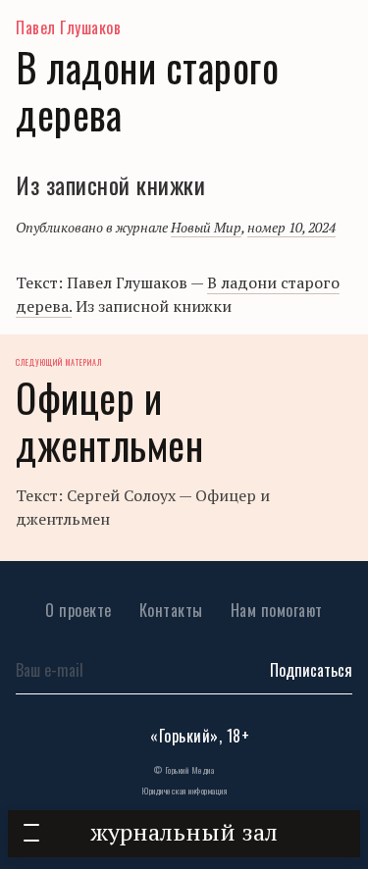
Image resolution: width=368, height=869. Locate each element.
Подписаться (311, 670)
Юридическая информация (184, 790)
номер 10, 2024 (291, 227)
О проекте (78, 610)
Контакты (171, 610)
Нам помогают (277, 610)
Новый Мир (206, 227)
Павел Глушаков (68, 27)
